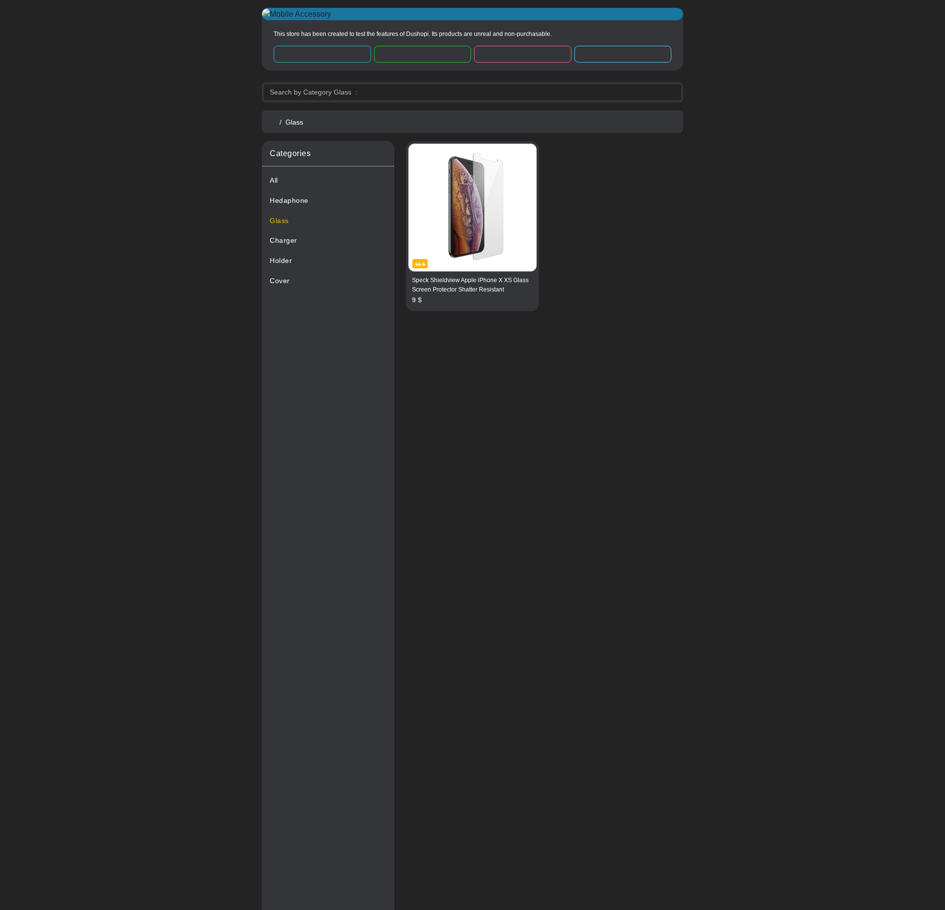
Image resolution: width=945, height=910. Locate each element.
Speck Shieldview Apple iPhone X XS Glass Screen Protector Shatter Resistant (470, 285)
